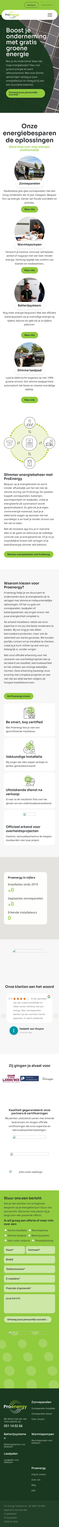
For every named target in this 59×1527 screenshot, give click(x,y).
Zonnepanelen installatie (43, 1408)
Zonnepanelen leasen (41, 1413)
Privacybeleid (10, 1517)
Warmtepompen (29, 244)
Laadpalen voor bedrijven (11, 1461)
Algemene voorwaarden (15, 1509)
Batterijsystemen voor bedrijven (15, 1445)
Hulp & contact (38, 1474)
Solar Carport (38, 1419)
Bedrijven (31, 5)
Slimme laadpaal (29, 370)
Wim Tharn (26, 1028)
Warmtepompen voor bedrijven (41, 1441)
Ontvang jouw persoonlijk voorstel (23, 93)
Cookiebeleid (10, 1513)
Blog (33, 1485)
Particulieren (47, 5)
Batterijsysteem (29, 305)
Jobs (33, 1490)
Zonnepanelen (29, 183)
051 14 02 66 (13, 1426)
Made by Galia (11, 1521)
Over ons (35, 1479)
